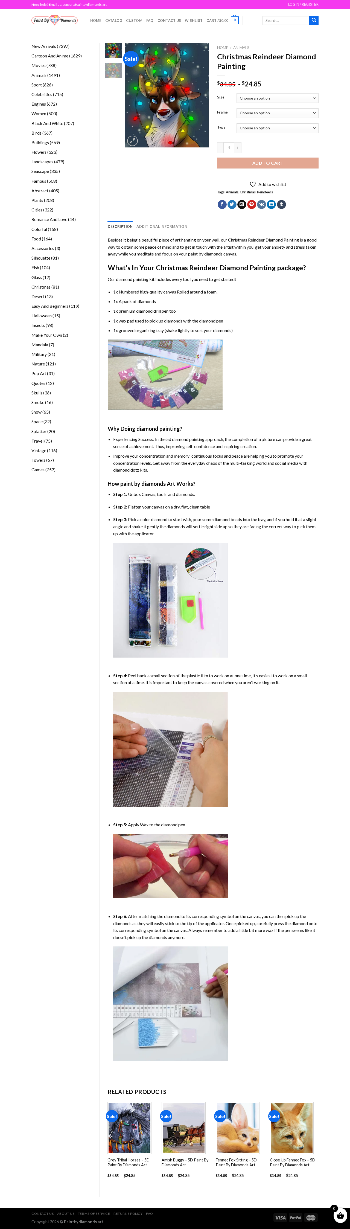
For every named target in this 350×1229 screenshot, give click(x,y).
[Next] (200, 95)
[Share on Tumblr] (281, 204)
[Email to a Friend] (241, 204)
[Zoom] (132, 141)
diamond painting (132, 279)
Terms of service (94, 1213)
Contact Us (169, 20)
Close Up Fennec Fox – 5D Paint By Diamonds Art (292, 1162)
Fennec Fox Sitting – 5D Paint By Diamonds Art (236, 1162)
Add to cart (267, 162)
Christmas (248, 192)
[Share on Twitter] (232, 204)
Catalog (113, 20)
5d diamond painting (185, 439)
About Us (66, 1213)
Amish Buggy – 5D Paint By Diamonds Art (185, 1162)
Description (120, 226)
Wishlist (194, 20)
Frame (222, 112)
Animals (241, 47)
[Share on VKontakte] (261, 204)
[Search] (314, 20)
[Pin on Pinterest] (251, 204)
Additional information (161, 226)
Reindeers (265, 192)
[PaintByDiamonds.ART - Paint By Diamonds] (54, 20)
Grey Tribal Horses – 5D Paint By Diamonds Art (128, 1162)
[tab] (120, 226)
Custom (134, 20)
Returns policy (128, 1213)
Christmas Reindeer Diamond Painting (263, 239)
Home (95, 20)
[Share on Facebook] (222, 204)
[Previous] (134, 95)
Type (221, 127)
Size (220, 97)
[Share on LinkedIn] (271, 204)
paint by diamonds (205, 253)
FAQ (150, 20)
